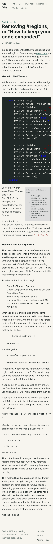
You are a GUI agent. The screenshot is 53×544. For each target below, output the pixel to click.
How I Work (29, 4)
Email (48, 540)
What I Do (16, 4)
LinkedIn (41, 531)
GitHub (40, 535)
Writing (15, 8)
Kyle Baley (4, 5)
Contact (25, 8)
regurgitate (41, 53)
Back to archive (9, 22)
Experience (41, 4)
